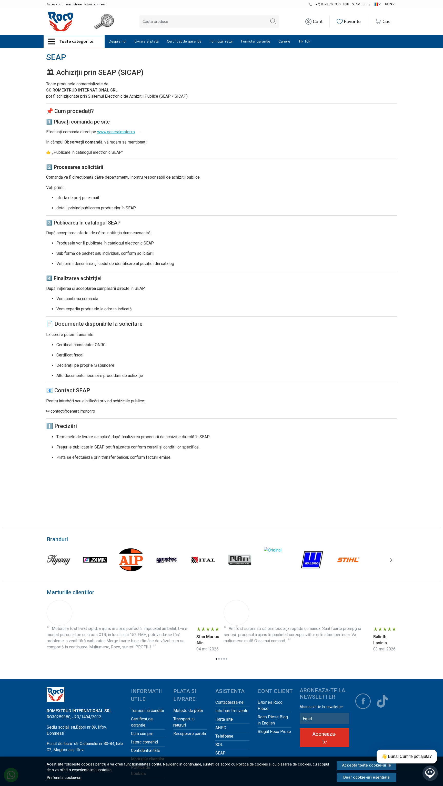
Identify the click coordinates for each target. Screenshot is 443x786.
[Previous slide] (52, 560)
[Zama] (95, 569)
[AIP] (131, 569)
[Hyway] (59, 569)
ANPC (220, 727)
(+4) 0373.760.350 (327, 4)
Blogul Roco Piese (274, 731)
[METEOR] (167, 569)
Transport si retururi (184, 722)
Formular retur (221, 41)
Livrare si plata (147, 41)
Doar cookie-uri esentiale (366, 777)
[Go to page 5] (226, 659)
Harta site (224, 719)
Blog (366, 4)
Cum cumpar (142, 733)
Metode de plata (188, 710)
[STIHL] (348, 569)
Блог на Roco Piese (270, 705)
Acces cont (55, 4)
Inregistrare (73, 4)
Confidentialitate (145, 750)
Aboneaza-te (324, 738)
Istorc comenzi (144, 742)
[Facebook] (363, 701)
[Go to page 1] (216, 659)
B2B (346, 4)
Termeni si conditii (147, 710)
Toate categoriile (76, 41)
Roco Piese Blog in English (273, 720)
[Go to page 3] (221, 659)
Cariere (284, 41)
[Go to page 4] (224, 659)
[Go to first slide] (391, 560)
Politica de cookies (252, 764)
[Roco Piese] (60, 21)
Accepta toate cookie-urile (366, 765)
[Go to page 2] (219, 659)
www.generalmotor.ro (116, 131)
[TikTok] (382, 701)
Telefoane (224, 736)
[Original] (272, 550)
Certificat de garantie (184, 41)
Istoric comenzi (95, 4)
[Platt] (239, 569)
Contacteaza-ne (229, 702)
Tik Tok (304, 41)
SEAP (356, 4)
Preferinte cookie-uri (64, 777)
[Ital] (203, 569)
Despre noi (117, 41)
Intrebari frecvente (231, 710)
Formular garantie (255, 41)
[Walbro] (312, 569)
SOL (219, 744)
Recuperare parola (189, 733)
